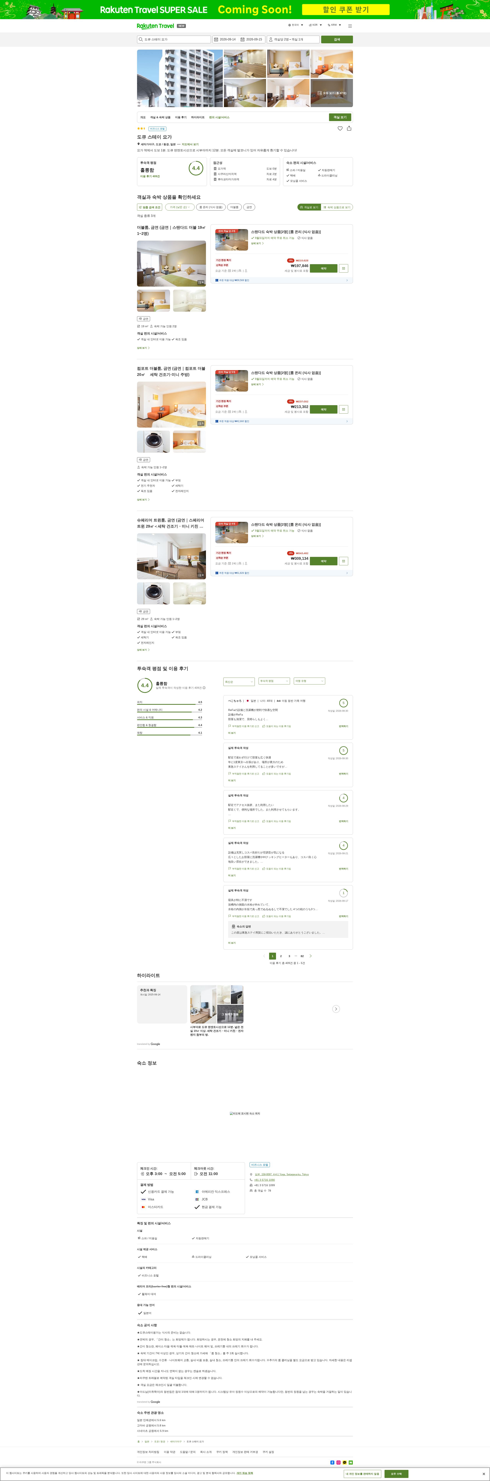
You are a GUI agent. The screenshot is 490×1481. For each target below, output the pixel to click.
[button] (155, 26)
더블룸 (234, 207)
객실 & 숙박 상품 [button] (160, 117)
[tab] (309, 207)
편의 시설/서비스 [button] (219, 117)
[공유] (349, 128)
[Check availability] (343, 268)
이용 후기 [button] (181, 117)
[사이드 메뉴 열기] (350, 26)
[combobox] (174, 39)
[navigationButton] (264, 956)
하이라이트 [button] (198, 117)
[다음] (336, 1009)
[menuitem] (296, 25)
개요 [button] (143, 117)
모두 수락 (396, 1473)
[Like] (340, 128)
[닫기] (484, 1474)
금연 (249, 207)
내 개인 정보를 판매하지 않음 (362, 1473)
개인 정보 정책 (245, 1473)
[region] (245, 1474)
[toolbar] (238, 39)
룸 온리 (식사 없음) (210, 207)
